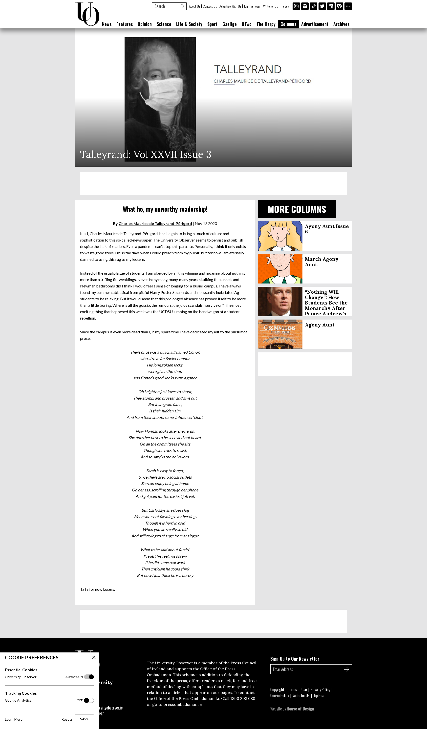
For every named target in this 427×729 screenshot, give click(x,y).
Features (124, 24)
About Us (194, 6)
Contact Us (210, 6)
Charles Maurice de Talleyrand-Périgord (155, 223)
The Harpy (266, 24)
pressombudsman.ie (182, 704)
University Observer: (44, 677)
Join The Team (252, 6)
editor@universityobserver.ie (100, 708)
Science (164, 24)
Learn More (13, 719)
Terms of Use (297, 689)
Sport (212, 24)
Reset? (67, 719)
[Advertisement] (213, 183)
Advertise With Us (230, 6)
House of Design (300, 709)
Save (84, 719)
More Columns (297, 208)
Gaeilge (229, 24)
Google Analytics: (44, 700)
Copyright (277, 689)
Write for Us (270, 6)
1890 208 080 (242, 698)
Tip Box (284, 6)
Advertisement (314, 24)
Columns (288, 24)
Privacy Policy (320, 689)
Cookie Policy (279, 695)
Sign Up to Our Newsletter (294, 658)
